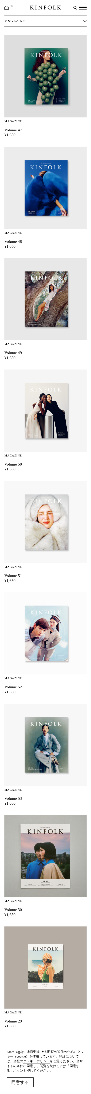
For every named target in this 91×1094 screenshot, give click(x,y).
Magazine (13, 121)
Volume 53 (13, 798)
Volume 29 (13, 1021)
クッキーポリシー (36, 1061)
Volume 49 (13, 353)
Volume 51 (13, 575)
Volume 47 (13, 130)
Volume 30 (13, 909)
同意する (20, 1082)
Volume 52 (13, 687)
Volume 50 (13, 464)
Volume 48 (13, 241)
